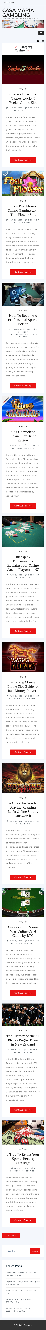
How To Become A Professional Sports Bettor (23, 319)
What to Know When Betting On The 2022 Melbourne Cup (22, 1309)
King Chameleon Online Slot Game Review (23, 436)
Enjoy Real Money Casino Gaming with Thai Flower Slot (23, 210)
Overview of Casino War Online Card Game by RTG (23, 931)
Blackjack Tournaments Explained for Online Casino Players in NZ (23, 563)
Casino (23, 89)
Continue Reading (23, 160)
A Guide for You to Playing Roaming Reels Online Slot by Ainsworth (23, 809)
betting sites (25, 1052)
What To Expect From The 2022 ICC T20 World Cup (22, 1300)
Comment (35, 108)
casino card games (25, 944)
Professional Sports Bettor (26, 335)
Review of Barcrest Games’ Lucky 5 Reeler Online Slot (23, 98)
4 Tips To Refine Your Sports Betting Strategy (23, 1158)
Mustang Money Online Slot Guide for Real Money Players (23, 686)
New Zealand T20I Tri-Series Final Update (21, 1291)
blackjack (25, 578)
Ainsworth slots (25, 448)
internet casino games (25, 699)
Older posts (11, 1236)
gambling (25, 824)
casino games (25, 223)
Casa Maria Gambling (18, 12)
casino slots (25, 111)
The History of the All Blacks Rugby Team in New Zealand (23, 1040)
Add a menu (9, 2)
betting (30, 1171)
